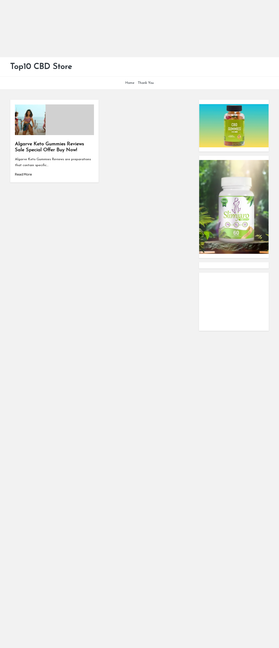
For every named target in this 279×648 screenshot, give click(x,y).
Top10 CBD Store (41, 67)
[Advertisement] (122, 28)
